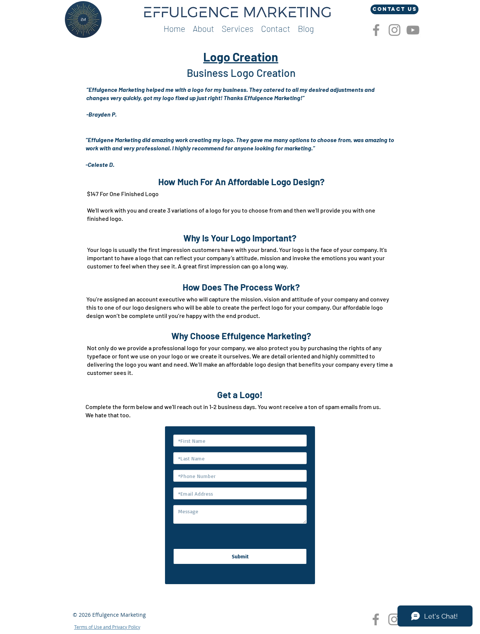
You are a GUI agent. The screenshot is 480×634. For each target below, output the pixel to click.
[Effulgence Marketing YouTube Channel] (413, 30)
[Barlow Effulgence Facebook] (376, 30)
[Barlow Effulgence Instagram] (394, 30)
